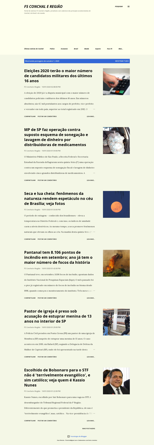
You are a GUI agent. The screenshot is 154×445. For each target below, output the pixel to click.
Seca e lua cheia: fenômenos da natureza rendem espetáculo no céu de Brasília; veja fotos (58, 198)
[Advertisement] (67, 30)
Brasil (76, 49)
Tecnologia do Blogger (78, 436)
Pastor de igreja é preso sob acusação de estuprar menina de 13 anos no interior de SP (58, 316)
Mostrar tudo (122, 61)
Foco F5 (109, 49)
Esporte (98, 49)
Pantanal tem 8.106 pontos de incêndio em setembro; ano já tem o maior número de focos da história (58, 257)
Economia (64, 49)
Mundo (86, 49)
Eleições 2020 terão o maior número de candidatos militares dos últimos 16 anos (58, 75)
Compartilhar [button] (30, 116)
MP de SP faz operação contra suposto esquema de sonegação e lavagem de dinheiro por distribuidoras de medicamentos (56, 137)
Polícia (52, 49)
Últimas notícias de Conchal (33, 49)
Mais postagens (88, 429)
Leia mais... (91, 116)
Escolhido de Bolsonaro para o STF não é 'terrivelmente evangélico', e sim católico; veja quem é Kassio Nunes (57, 377)
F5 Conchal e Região (43, 6)
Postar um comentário (47, 116)
